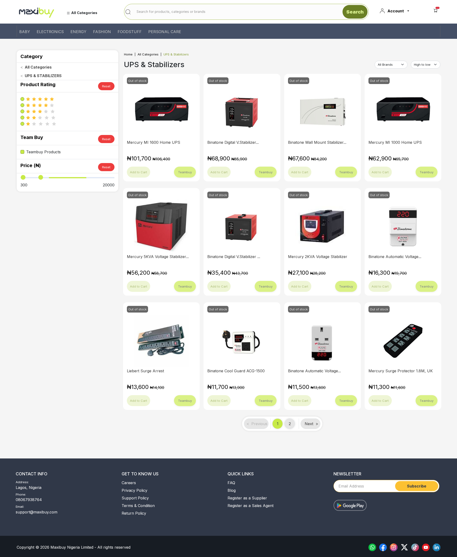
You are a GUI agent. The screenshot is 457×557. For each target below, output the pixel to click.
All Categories (148, 54)
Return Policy (134, 513)
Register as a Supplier (247, 498)
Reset (106, 86)
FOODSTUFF (130, 31)
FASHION (102, 31)
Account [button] (395, 11)
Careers (129, 482)
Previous (257, 423)
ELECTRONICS (50, 31)
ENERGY (78, 31)
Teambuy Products (43, 151)
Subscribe (416, 486)
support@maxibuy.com (36, 512)
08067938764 (29, 499)
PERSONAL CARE (164, 31)
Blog (232, 490)
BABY (24, 31)
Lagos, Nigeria (28, 487)
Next (311, 423)
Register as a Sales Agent (250, 505)
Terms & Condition (138, 505)
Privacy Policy (134, 490)
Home (128, 54)
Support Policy (135, 498)
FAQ (231, 482)
